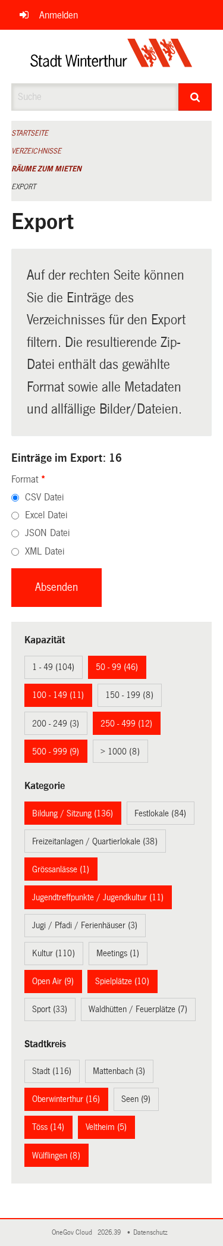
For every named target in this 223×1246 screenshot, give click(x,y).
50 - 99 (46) (117, 667)
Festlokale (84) (160, 813)
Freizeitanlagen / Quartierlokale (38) (95, 841)
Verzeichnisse (36, 151)
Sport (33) (49, 1009)
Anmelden (58, 15)
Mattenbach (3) (119, 1071)
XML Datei (44, 551)
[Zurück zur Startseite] (111, 56)
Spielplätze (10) (122, 981)
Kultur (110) (53, 953)
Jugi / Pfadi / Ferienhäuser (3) (84, 925)
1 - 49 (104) (53, 667)
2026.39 (110, 1232)
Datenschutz (152, 1232)
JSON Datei (47, 533)
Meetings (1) (117, 953)
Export (23, 187)
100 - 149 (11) (58, 695)
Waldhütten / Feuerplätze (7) (138, 1009)
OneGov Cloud (74, 1232)
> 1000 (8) (120, 751)
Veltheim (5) (106, 1127)
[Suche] (195, 97)
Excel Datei (46, 515)
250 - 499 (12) (126, 723)
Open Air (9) (53, 981)
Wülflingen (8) (56, 1155)
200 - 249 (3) (55, 723)
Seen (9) (135, 1099)
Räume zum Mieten (46, 169)
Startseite (29, 133)
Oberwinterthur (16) (66, 1099)
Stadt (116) (51, 1071)
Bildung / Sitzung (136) (72, 813)
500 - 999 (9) (55, 751)
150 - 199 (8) (129, 695)
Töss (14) (48, 1127)
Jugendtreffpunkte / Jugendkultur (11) (98, 897)
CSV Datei (44, 497)
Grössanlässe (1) (60, 869)
